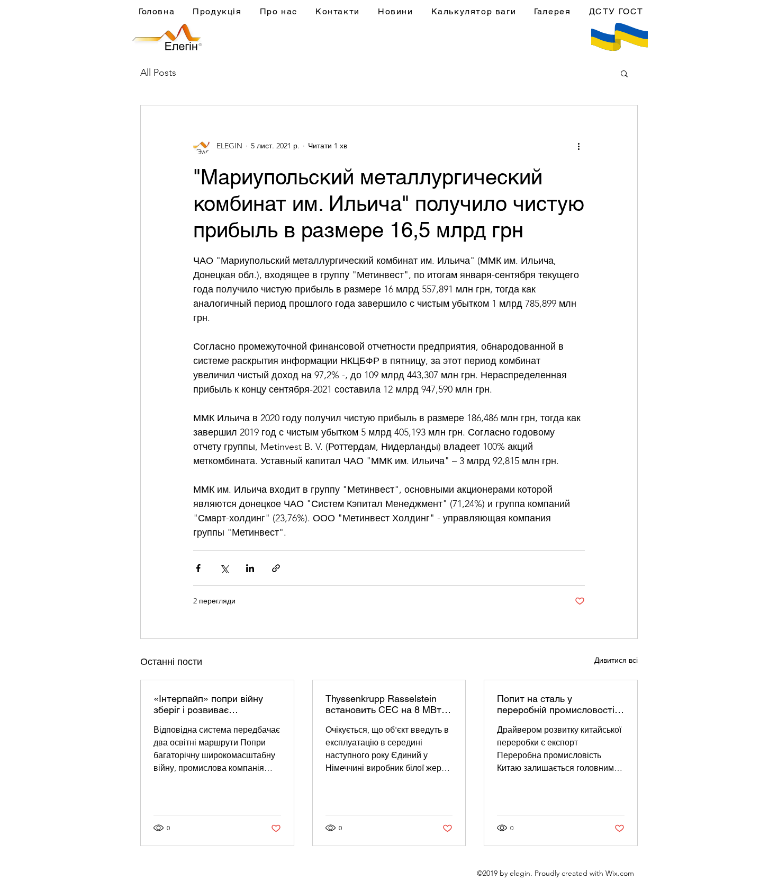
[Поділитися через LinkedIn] (250, 568)
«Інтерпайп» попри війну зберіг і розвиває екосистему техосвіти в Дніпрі (208, 704)
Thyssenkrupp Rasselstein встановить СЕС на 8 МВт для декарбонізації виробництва (383, 704)
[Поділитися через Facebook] (198, 568)
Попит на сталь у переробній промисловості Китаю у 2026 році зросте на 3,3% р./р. (560, 704)
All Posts (158, 72)
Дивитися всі (616, 660)
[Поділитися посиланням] (276, 568)
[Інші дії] (578, 145)
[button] (624, 73)
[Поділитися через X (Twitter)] (224, 568)
